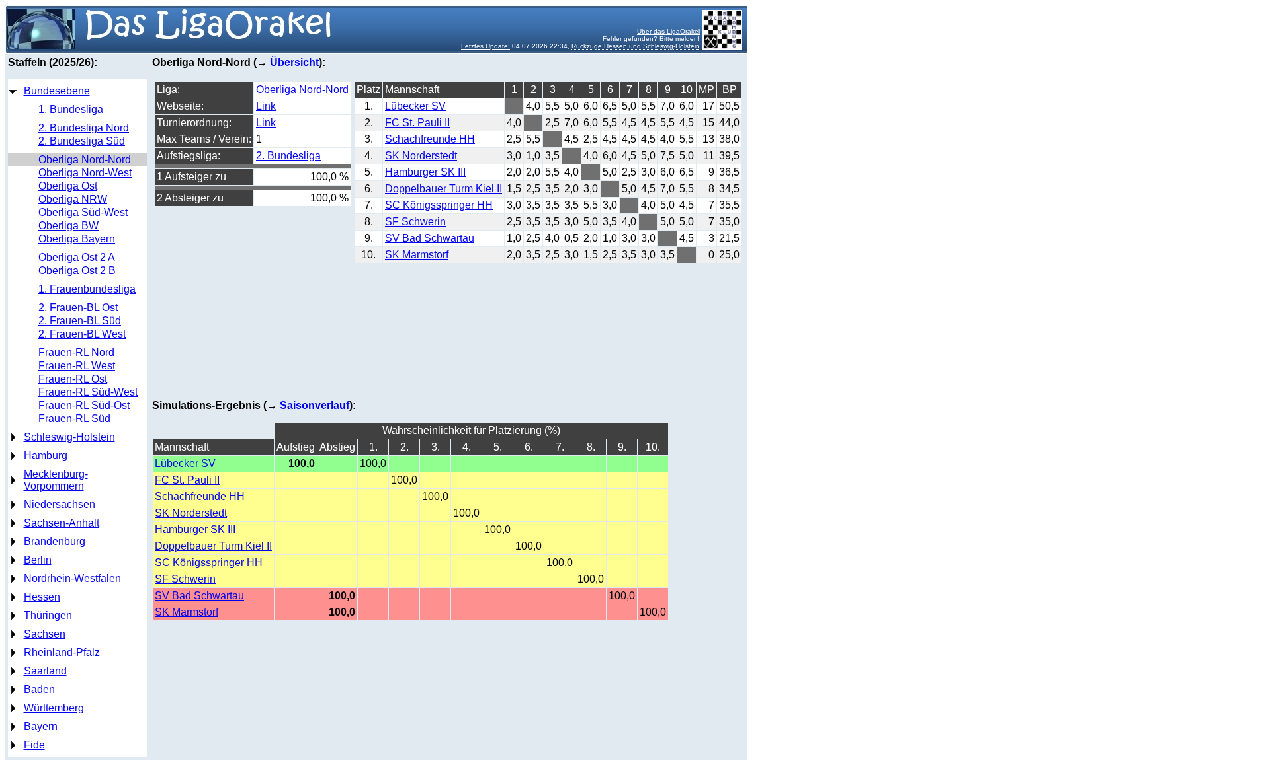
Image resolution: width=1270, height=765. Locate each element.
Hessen (42, 596)
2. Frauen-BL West (82, 334)
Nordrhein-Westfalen (72, 578)
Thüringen (48, 615)
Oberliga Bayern (76, 238)
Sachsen (44, 633)
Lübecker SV (415, 106)
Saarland (45, 670)
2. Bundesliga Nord (83, 127)
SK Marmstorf (416, 254)
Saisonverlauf (314, 405)
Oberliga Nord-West (85, 172)
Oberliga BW (68, 225)
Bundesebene (57, 90)
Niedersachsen (59, 504)
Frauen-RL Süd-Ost (84, 405)
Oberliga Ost (67, 186)
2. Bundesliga (288, 155)
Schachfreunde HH (430, 139)
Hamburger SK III (425, 172)
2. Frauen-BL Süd (79, 320)
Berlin (38, 559)
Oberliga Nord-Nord (84, 159)
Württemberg (54, 707)
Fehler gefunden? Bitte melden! (651, 38)
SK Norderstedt (421, 155)
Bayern (41, 726)
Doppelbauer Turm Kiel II (443, 188)
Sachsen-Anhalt (61, 522)
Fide (34, 744)
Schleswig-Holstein (69, 437)
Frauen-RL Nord (76, 352)
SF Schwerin (415, 221)
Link (266, 106)
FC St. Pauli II (417, 122)
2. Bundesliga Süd (81, 141)
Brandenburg (54, 541)
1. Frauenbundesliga (87, 289)
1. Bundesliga (70, 109)
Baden (39, 689)
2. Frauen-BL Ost (78, 307)
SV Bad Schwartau (429, 238)
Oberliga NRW (72, 199)
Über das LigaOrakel (668, 31)
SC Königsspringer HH (439, 205)
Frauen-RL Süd (74, 418)
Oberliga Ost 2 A (76, 257)
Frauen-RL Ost (72, 378)
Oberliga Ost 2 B (77, 270)
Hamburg (45, 455)
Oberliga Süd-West (83, 212)
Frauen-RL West (76, 365)
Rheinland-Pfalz (62, 652)
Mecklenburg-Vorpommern (56, 480)
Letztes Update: (485, 46)
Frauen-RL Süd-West (88, 392)
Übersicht (294, 62)
